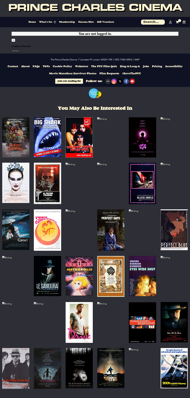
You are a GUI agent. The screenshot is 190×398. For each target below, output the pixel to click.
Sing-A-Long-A (130, 66)
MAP (137, 59)
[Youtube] (132, 81)
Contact (13, 66)
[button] (47, 22)
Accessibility (174, 66)
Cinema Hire (86, 22)
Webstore (81, 66)
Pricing (157, 66)
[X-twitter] (120, 81)
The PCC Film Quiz (104, 66)
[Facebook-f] (126, 81)
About (25, 66)
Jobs (146, 66)
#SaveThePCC (131, 73)
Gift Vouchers (105, 22)
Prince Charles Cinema (95, 8)
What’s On (45, 22)
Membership (67, 22)
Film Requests (109, 73)
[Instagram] (114, 81)
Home (32, 22)
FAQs (36, 66)
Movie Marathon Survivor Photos (72, 73)
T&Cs (46, 66)
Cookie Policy (62, 66)
